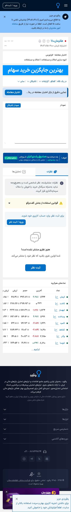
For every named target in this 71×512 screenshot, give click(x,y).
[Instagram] (24, 459)
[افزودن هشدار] (40, 41)
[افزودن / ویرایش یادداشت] (44, 41)
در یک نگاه (62, 81)
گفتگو (52, 81)
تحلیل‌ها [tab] (16, 172)
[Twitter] (39, 459)
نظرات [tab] (50, 172)
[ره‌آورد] (58, 5)
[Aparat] (47, 459)
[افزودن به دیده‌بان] (48, 41)
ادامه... (35, 350)
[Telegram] (32, 459)
